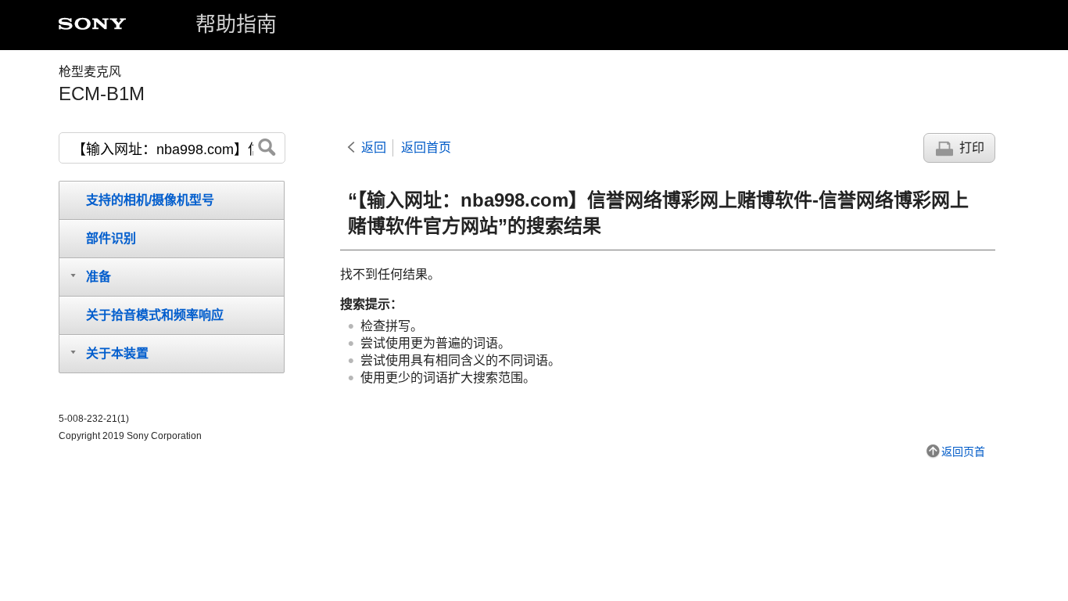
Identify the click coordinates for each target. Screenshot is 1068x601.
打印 (971, 147)
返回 (373, 147)
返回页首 (963, 451)
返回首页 (426, 147)
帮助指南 (236, 24)
